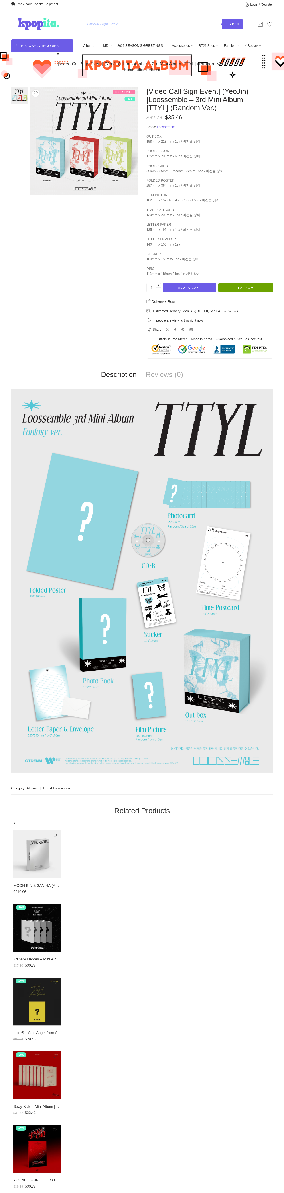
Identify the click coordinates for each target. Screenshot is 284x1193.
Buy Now (245, 287)
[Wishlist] (35, 93)
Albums (88, 45)
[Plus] (158, 285)
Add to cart (189, 287)
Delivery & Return (164, 301)
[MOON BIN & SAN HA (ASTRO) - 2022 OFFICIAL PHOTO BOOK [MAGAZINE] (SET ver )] (37, 854)
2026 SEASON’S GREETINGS (140, 45)
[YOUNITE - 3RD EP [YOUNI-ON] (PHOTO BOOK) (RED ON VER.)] (37, 1149)
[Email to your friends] (191, 330)
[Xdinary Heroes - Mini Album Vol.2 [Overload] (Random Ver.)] (37, 928)
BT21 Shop (207, 45)
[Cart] (260, 24)
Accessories (181, 45)
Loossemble (166, 127)
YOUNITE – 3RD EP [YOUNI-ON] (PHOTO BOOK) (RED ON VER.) (37, 1180)
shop (140, 70)
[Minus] (158, 290)
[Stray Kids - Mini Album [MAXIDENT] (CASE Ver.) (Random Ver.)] (37, 1075)
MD (105, 45)
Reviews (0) (164, 374)
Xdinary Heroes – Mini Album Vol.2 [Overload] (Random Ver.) (37, 959)
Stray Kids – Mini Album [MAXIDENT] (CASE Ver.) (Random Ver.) (37, 1106)
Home (128, 70)
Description (119, 374)
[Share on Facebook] (175, 329)
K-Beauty (251, 45)
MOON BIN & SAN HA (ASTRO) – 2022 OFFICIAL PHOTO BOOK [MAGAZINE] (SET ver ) (37, 885)
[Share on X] (167, 329)
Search (232, 24)
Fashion (229, 45)
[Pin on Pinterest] (183, 330)
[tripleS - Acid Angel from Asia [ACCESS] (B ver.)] (37, 1002)
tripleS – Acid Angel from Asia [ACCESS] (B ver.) (37, 1033)
